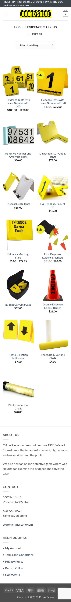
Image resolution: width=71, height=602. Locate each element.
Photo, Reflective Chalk (18, 407)
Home (18, 27)
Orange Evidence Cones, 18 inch (53, 306)
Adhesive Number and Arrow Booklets (18, 155)
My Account (13, 548)
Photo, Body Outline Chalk (53, 356)
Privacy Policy (14, 561)
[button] (5, 14)
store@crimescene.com (18, 524)
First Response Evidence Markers (52, 256)
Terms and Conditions (19, 554)
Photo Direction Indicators (18, 356)
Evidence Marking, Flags (18, 256)
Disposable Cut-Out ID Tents (52, 155)
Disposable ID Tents (18, 203)
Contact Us (12, 574)
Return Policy (14, 568)
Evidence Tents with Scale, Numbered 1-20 (53, 101)
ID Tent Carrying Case (18, 304)
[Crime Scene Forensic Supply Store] (35, 14)
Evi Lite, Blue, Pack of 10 (52, 205)
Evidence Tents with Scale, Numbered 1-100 (18, 103)
